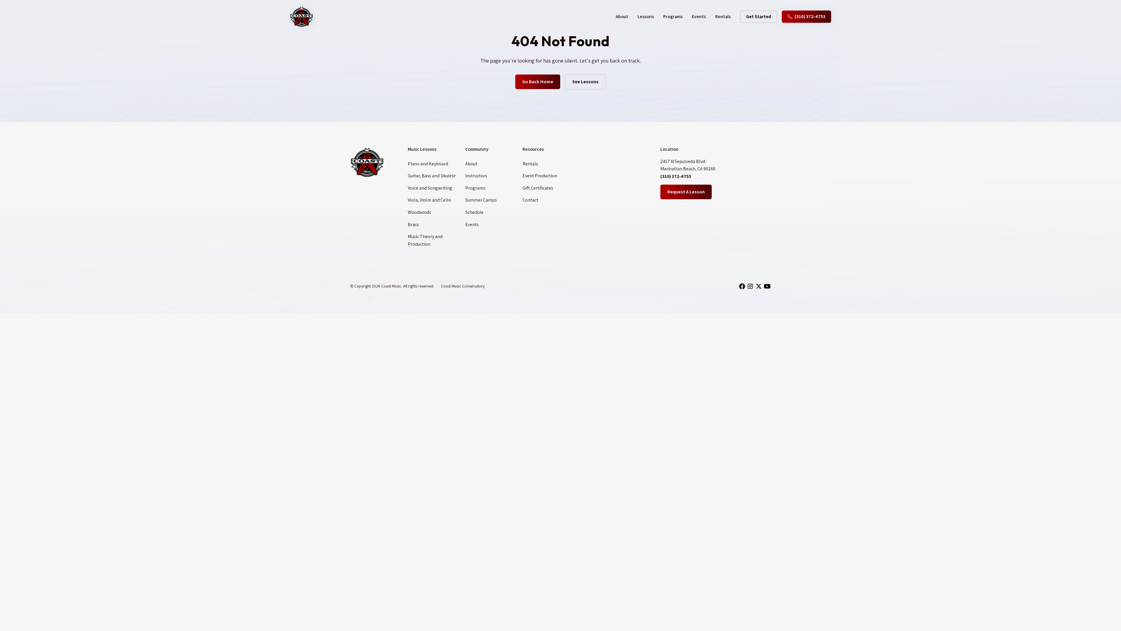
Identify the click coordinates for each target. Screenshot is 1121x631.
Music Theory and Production (425, 240)
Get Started (758, 16)
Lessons (646, 16)
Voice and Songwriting (430, 188)
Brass (413, 224)
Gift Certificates (538, 188)
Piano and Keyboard (428, 164)
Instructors (476, 176)
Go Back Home (537, 82)
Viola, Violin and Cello (429, 200)
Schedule (474, 212)
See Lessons (585, 82)
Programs (673, 16)
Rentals (723, 16)
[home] (301, 16)
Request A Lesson (686, 192)
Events (699, 16)
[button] (622, 17)
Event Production (540, 176)
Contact (530, 200)
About (471, 164)
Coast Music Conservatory (463, 286)
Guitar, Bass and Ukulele (432, 176)
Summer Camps (481, 200)
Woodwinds (419, 212)
